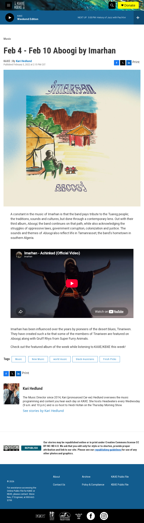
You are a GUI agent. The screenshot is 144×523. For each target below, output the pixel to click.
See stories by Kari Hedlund (43, 411)
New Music (38, 359)
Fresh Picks (109, 359)
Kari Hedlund (24, 61)
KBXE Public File (120, 484)
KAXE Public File (120, 477)
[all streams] (139, 18)
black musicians (85, 359)
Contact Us (59, 484)
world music (60, 359)
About (56, 477)
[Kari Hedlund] (11, 393)
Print (136, 62)
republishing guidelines (108, 449)
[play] (9, 18)
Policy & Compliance (93, 484)
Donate (129, 5)
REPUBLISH (31, 448)
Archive (86, 477)
